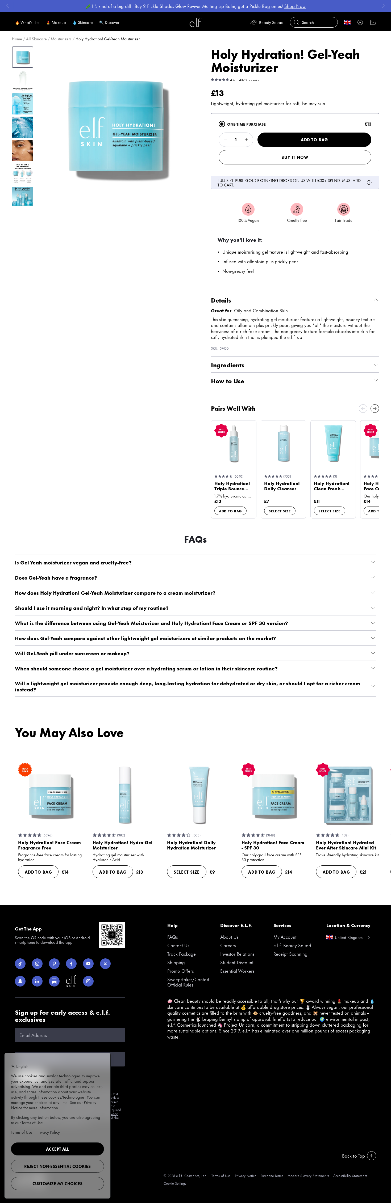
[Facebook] (71, 963)
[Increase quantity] (246, 140)
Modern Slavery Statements (308, 1176)
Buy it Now (294, 157)
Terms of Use (221, 1176)
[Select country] (347, 22)
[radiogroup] (295, 151)
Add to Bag (314, 140)
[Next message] (383, 6)
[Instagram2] (88, 981)
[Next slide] (375, 408)
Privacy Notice (245, 1176)
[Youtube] (88, 963)
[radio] (222, 124)
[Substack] (54, 981)
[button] (116, 125)
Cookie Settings (175, 1183)
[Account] (360, 22)
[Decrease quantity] (225, 140)
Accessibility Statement (350, 1176)
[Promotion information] (369, 182)
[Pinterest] (54, 963)
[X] (105, 963)
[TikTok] (20, 963)
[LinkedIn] (37, 981)
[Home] (195, 22)
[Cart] (373, 22)
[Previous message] (7, 6)
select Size (280, 510)
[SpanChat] (20, 981)
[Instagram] (37, 963)
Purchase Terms (272, 1176)
